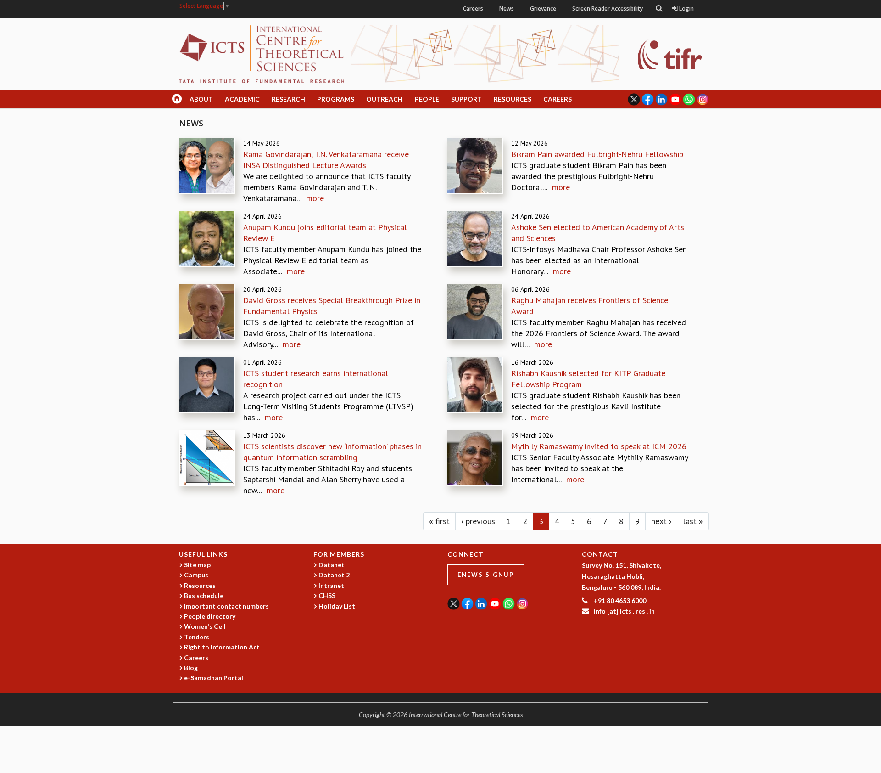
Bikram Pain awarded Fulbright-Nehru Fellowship (597, 154)
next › (661, 521)
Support (466, 99)
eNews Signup (485, 574)
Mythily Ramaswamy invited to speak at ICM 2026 (598, 446)
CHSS (326, 595)
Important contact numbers (226, 606)
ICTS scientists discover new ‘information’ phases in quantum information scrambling (332, 452)
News (506, 8)
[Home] (261, 53)
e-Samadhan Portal (213, 678)
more (315, 198)
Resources (512, 99)
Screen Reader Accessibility (607, 8)
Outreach (384, 99)
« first (439, 521)
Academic (242, 99)
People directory (209, 616)
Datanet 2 (334, 575)
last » (693, 521)
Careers (473, 8)
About (201, 99)
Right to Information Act (222, 647)
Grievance (543, 8)
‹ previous (478, 521)
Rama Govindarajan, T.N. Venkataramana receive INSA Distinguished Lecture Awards (326, 159)
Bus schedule (203, 595)
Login (684, 8)
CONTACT (600, 554)
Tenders (196, 637)
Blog (191, 667)
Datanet (331, 565)
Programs (335, 99)
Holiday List (336, 606)
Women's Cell (205, 626)
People (427, 99)
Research (288, 99)
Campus (196, 575)
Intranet (331, 585)
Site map (197, 565)
